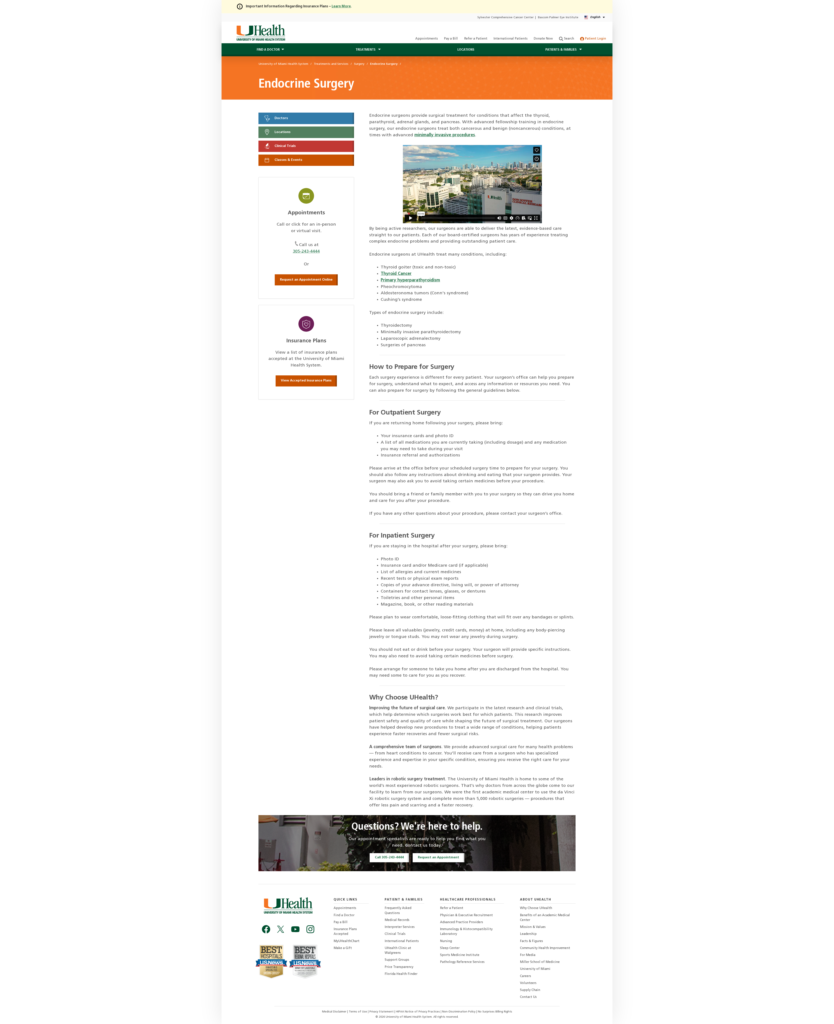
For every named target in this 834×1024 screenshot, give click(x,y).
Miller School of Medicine (540, 962)
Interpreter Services (400, 927)
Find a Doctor (344, 915)
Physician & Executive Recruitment (466, 915)
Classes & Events (288, 160)
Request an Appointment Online (306, 279)
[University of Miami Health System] (260, 32)
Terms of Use (358, 1011)
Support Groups (397, 960)
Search (568, 38)
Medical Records (397, 920)
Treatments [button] (366, 50)
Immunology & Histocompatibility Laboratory (466, 932)
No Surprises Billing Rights (495, 1011)
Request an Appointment (438, 857)
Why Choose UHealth (536, 908)
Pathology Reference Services (462, 962)
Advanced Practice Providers (461, 922)
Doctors (281, 118)
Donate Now (543, 38)
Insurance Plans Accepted (345, 932)
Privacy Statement (381, 1011)
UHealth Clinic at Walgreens (398, 951)
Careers (525, 976)
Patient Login (595, 38)
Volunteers (528, 983)
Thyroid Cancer (396, 274)
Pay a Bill (451, 38)
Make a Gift (343, 948)
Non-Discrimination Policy (458, 1011)
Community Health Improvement (545, 948)
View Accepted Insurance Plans (306, 380)
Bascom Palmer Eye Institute (558, 17)
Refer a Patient (475, 38)
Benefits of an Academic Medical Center (545, 918)
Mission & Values (533, 927)
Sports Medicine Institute (459, 955)
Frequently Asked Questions (398, 911)
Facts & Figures (531, 941)
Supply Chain (530, 990)
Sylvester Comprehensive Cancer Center (505, 17)
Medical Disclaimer (334, 1011)
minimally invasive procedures (444, 135)
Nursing (446, 941)
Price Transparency (399, 967)
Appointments (426, 38)
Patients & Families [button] (561, 50)
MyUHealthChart (346, 941)
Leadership (528, 934)
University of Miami (535, 969)
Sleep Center (450, 948)
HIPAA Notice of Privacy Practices (418, 1011)
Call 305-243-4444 (389, 857)
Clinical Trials (285, 146)
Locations (465, 50)
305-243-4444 (306, 251)
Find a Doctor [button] (268, 50)
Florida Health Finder (401, 974)
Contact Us (528, 997)
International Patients (510, 38)
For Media (527, 955)
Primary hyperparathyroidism (410, 280)
